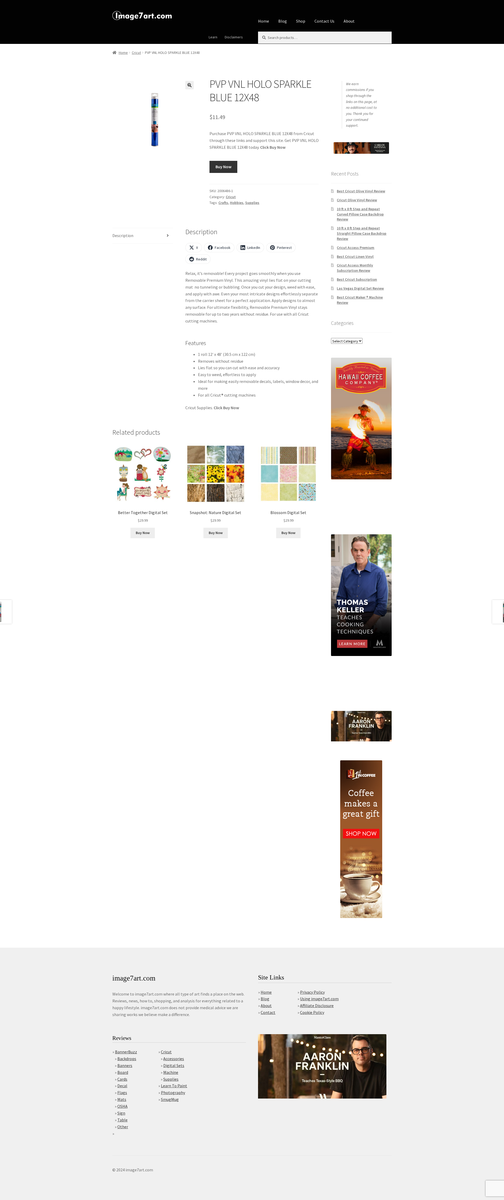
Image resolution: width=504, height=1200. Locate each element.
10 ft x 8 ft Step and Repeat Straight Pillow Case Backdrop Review (361, 233)
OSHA (122, 1106)
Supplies (252, 202)
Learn (213, 37)
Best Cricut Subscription (357, 279)
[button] (189, 85)
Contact (268, 1012)
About (349, 21)
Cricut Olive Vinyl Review (357, 200)
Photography (173, 1092)
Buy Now (224, 166)
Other (122, 1126)
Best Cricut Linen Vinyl (355, 256)
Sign (121, 1113)
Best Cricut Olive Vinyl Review (361, 191)
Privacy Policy (312, 992)
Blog (282, 21)
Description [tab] (122, 235)
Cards (122, 1079)
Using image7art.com (319, 998)
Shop (300, 21)
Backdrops (126, 1058)
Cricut (136, 52)
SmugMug (170, 1099)
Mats (121, 1099)
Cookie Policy (312, 1012)
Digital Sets (173, 1065)
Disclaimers (234, 37)
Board (122, 1072)
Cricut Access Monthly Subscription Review (355, 268)
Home (263, 21)
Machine (170, 1072)
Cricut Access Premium (355, 247)
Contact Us (324, 21)
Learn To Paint (174, 1085)
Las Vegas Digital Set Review (360, 288)
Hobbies (236, 202)
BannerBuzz (126, 1051)
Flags (122, 1092)
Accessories (173, 1058)
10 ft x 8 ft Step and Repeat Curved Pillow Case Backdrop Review (360, 214)
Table (122, 1119)
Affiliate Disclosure (317, 1005)
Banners (124, 1065)
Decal (122, 1085)
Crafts (223, 202)
